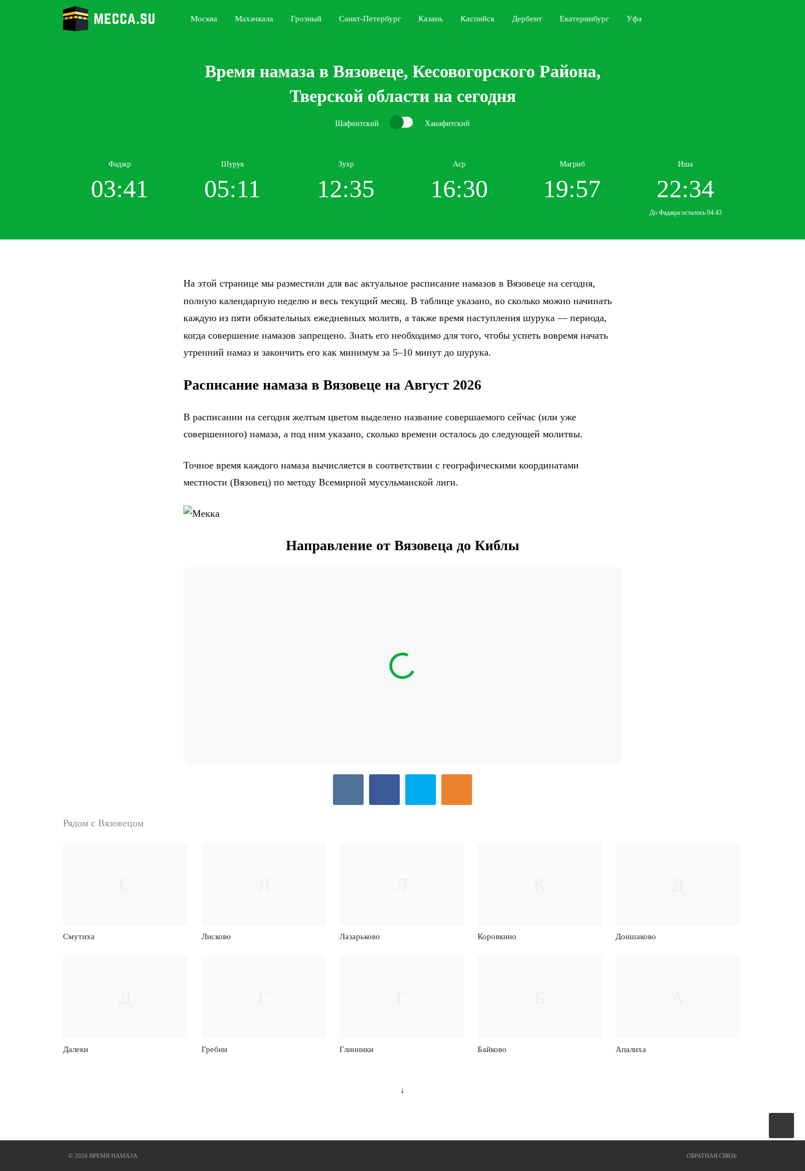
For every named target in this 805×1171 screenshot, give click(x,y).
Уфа (634, 18)
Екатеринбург (584, 18)
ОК (456, 789)
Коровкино (497, 936)
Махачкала (254, 18)
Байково (492, 1049)
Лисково (216, 936)
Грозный (306, 18)
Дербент (527, 18)
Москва (204, 18)
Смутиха (79, 936)
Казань (430, 18)
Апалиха (631, 1049)
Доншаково (636, 936)
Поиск (740, 18)
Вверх (782, 1126)
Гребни (214, 1049)
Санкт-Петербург (370, 18)
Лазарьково (360, 936)
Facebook (384, 789)
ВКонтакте (348, 789)
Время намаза (108, 18)
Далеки (75, 1049)
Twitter (420, 789)
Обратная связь (712, 1155)
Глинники (356, 1049)
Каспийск (478, 18)
